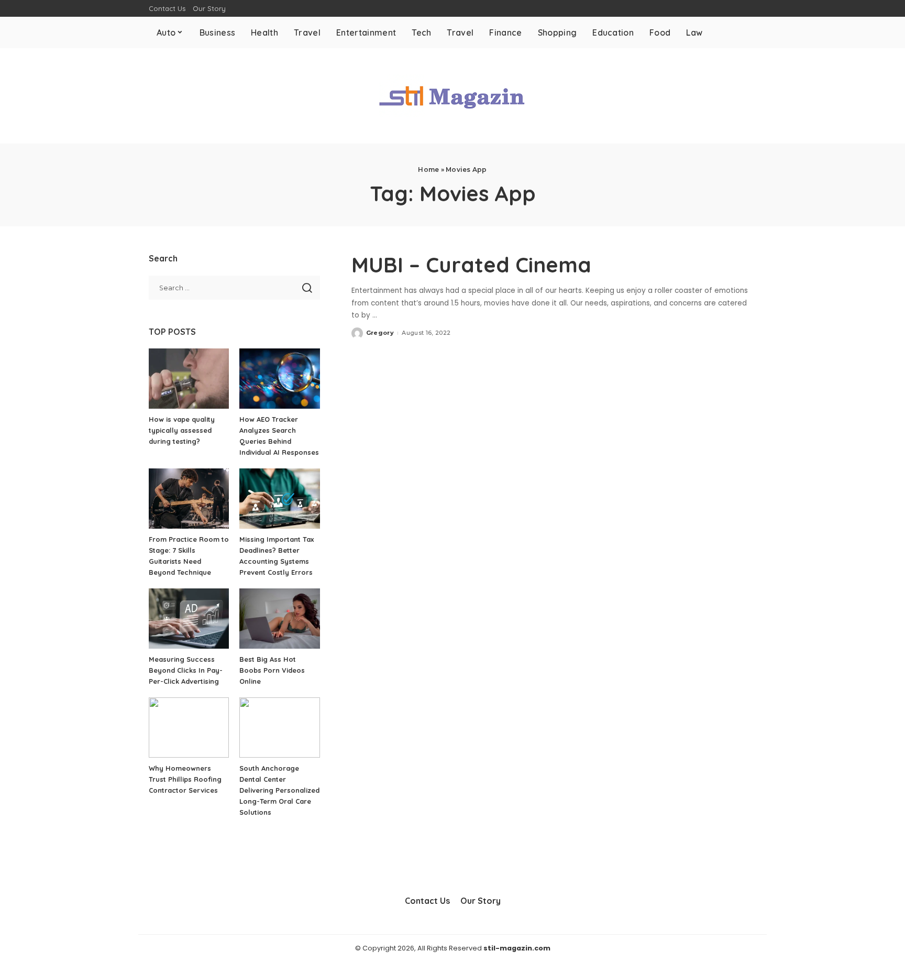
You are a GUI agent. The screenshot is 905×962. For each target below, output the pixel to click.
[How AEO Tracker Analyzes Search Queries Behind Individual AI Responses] (279, 378)
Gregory (380, 332)
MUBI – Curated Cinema (471, 265)
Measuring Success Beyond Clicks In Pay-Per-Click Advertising (186, 670)
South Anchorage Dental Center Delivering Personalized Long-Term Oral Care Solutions (279, 790)
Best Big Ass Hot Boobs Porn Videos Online (272, 670)
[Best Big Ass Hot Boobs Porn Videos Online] (279, 618)
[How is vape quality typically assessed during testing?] (189, 378)
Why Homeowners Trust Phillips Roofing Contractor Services (185, 779)
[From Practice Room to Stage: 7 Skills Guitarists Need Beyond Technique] (189, 498)
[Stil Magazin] (452, 95)
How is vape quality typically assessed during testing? (182, 430)
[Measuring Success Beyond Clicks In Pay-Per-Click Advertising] (189, 618)
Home (428, 169)
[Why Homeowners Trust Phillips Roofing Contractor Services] (189, 727)
